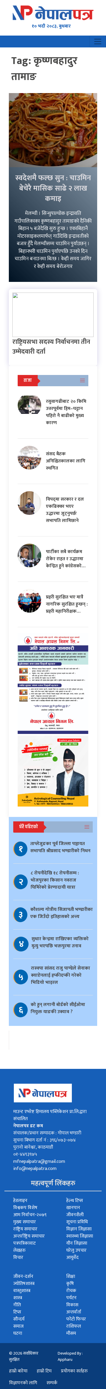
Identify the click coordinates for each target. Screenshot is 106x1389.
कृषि (70, 1284)
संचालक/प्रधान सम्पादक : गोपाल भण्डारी (47, 1133)
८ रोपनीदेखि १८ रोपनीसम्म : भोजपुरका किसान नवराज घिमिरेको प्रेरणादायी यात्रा (55, 880)
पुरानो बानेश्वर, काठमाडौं (33, 1147)
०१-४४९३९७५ (25, 1154)
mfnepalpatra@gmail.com (39, 1162)
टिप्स (17, 1312)
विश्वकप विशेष (25, 1208)
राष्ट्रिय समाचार (25, 1229)
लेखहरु (19, 1250)
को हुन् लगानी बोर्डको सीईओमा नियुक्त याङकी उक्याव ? (58, 1008)
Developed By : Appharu (70, 1356)
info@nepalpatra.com (35, 1169)
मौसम (71, 1333)
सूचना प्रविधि (77, 1222)
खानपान (73, 1208)
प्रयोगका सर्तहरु (74, 1371)
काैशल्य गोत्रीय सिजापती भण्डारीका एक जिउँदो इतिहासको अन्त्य (61, 913)
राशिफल (73, 1326)
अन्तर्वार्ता (73, 1312)
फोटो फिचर (76, 1319)
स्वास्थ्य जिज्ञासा (79, 1236)
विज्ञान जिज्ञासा (79, 1229)
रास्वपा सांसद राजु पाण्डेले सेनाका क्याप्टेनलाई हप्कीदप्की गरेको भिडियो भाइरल (60, 975)
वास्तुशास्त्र (21, 1291)
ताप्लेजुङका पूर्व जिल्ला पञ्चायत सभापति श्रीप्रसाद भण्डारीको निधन (60, 847)
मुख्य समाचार (24, 1222)
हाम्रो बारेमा (18, 1371)
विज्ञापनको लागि (23, 1383)
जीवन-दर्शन (23, 1277)
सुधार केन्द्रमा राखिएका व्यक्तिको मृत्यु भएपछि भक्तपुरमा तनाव (60, 942)
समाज (18, 1326)
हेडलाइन (20, 1201)
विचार (18, 1258)
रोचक (71, 1291)
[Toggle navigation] (98, 41)
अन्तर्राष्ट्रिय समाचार (29, 1236)
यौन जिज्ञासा (76, 1243)
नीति (17, 1305)
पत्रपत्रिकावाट (24, 1243)
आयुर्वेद (72, 1258)
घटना (17, 1333)
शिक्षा (70, 1277)
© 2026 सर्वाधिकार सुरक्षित (23, 1356)
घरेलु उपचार (76, 1250)
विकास (72, 1305)
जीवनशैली (75, 1215)
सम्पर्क (52, 1383)
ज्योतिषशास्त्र (23, 1284)
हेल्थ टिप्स (74, 1201)
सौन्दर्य (18, 1319)
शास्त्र (17, 1298)
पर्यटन (71, 1298)
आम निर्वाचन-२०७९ (30, 1215)
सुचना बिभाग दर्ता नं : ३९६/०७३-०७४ (44, 1140)
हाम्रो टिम (44, 1371)
